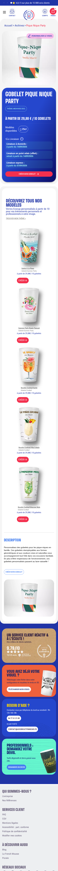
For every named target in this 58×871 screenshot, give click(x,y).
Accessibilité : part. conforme (15, 827)
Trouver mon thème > (16, 218)
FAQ (4, 814)
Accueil (8, 25)
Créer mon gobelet (27, 174)
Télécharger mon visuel (19, 689)
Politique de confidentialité (14, 831)
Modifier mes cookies (12, 835)
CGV (4, 818)
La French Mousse (10, 853)
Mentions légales (10, 823)
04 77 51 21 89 (14, 718)
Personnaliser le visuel (42, 36)
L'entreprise (7, 796)
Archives (19, 25)
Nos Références (9, 800)
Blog (4, 849)
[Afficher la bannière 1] (4, 2)
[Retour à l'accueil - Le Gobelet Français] (29, 15)
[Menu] (4, 12)
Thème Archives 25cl (16, 109)
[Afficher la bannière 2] (7, 2)
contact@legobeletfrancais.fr (22, 729)
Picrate (5, 858)
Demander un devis (16, 767)
